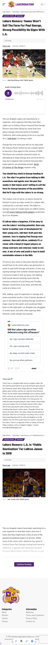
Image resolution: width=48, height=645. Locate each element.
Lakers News (9, 16)
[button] (5, 4)
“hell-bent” (12, 138)
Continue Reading (24, 564)
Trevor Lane (6, 46)
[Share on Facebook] (16, 641)
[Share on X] (21, 641)
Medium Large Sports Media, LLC (23, 636)
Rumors (20, 16)
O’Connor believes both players (20, 212)
